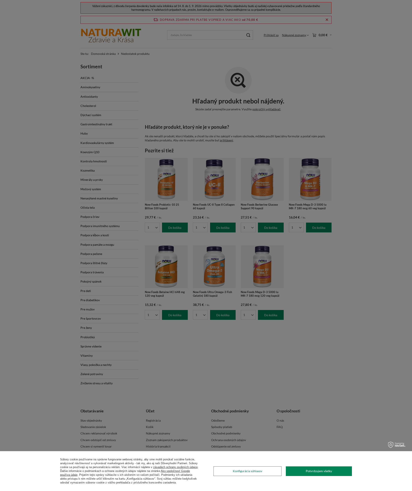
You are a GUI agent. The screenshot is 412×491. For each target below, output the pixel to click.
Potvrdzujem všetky (319, 471)
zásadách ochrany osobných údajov (175, 467)
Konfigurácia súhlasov (247, 471)
